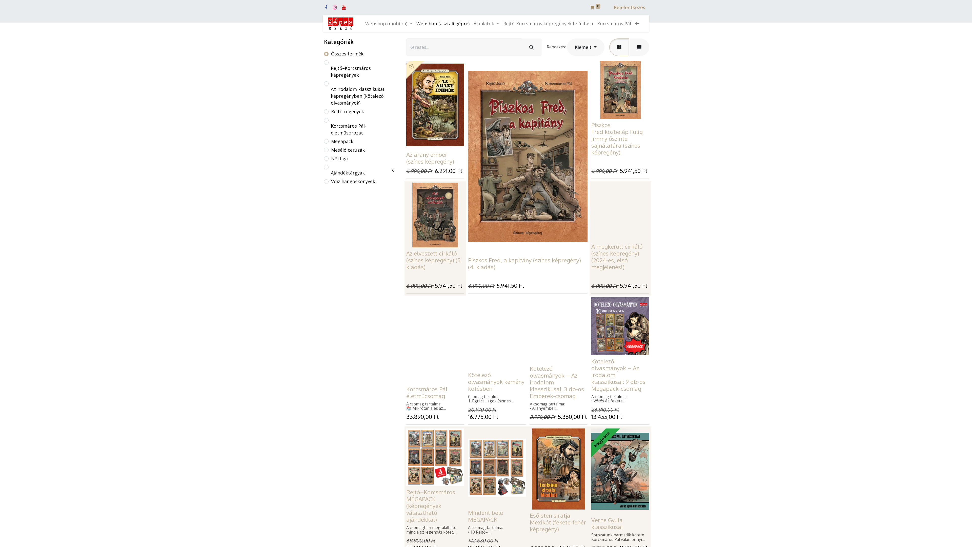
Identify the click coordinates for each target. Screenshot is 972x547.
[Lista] (639, 47)
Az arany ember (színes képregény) (430, 158)
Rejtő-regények (347, 111)
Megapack (342, 141)
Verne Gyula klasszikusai (607, 523)
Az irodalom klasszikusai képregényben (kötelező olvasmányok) (357, 96)
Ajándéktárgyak (348, 173)
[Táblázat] (619, 47)
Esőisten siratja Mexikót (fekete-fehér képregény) (558, 522)
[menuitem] (443, 23)
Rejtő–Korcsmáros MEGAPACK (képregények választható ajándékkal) (430, 506)
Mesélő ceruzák (348, 150)
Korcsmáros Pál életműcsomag (427, 392)
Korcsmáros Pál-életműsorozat (348, 129)
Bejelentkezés (629, 7)
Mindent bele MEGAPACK (485, 516)
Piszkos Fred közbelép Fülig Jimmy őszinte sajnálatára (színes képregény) (617, 138)
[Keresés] (531, 47)
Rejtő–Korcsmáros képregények (351, 71)
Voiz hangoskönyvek (353, 181)
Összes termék (347, 54)
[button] (637, 23)
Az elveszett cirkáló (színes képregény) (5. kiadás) (434, 260)
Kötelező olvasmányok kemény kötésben (496, 381)
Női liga (339, 158)
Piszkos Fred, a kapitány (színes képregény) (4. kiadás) (524, 263)
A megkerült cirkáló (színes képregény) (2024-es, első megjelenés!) (617, 256)
